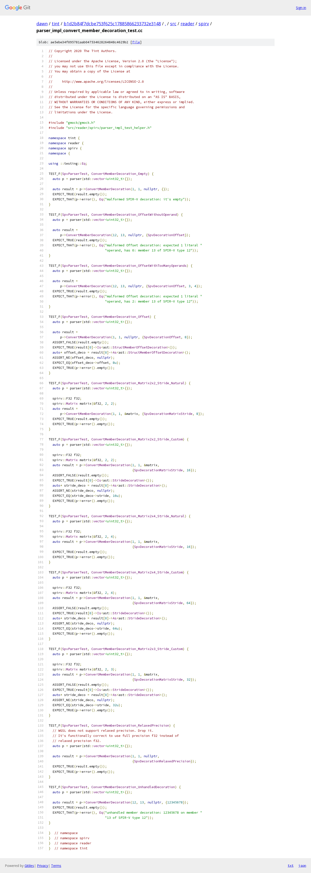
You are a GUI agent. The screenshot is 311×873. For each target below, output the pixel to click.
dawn (42, 24)
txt (291, 865)
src (173, 24)
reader (187, 24)
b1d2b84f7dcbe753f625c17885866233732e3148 (112, 24)
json (302, 865)
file (136, 42)
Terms (56, 865)
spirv (204, 24)
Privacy (42, 865)
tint (56, 24)
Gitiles (29, 865)
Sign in (301, 7)
